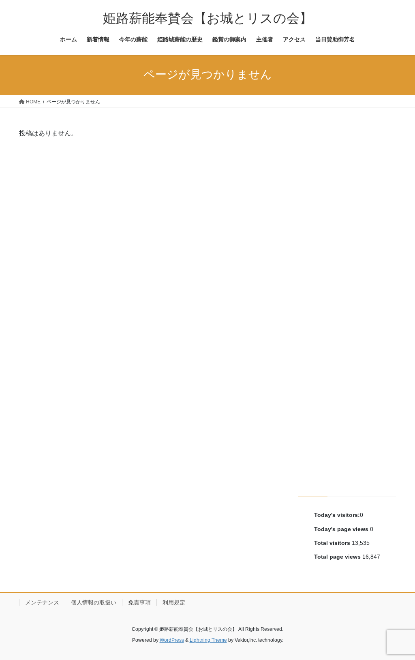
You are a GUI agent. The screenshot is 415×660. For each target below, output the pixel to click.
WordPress (172, 640)
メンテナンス (42, 602)
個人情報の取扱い (93, 602)
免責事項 (139, 602)
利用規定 (174, 602)
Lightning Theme (208, 640)
